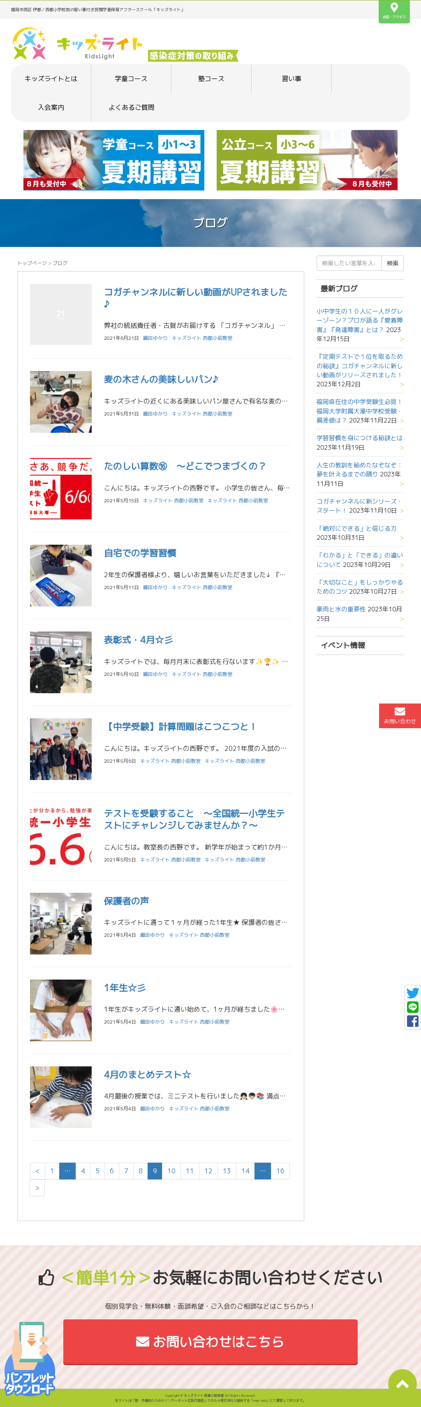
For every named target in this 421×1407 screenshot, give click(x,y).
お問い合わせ (400, 721)
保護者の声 (126, 900)
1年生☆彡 (125, 987)
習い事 (291, 78)
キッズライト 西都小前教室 (202, 337)
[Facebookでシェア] (413, 1023)
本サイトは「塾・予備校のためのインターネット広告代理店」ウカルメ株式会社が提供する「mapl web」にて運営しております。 (210, 1400)
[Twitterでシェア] (412, 995)
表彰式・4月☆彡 (138, 639)
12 (208, 1170)
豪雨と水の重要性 (341, 609)
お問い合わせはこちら (217, 1342)
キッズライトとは (51, 78)
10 (171, 1170)
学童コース (131, 78)
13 (227, 1170)
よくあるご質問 (132, 107)
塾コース (211, 78)
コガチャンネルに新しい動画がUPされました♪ (195, 298)
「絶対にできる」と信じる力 (357, 528)
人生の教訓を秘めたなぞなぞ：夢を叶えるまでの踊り (360, 469)
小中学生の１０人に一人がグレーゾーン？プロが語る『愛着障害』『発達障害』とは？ (360, 320)
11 (190, 1170)
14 (245, 1170)
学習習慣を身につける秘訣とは (360, 438)
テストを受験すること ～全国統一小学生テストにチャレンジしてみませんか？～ (194, 819)
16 (280, 1170)
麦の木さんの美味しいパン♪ (161, 379)
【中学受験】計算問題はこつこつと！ (181, 726)
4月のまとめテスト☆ (147, 1074)
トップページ (32, 263)
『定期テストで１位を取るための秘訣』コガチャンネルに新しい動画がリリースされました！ (360, 365)
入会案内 (51, 107)
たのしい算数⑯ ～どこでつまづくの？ (185, 466)
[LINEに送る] (413, 1009)
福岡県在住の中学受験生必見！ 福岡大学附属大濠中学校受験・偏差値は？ (363, 411)
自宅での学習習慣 (140, 552)
